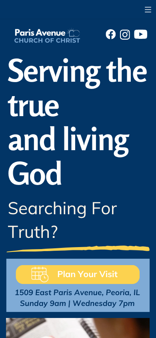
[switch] (148, 9)
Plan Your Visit (87, 274)
